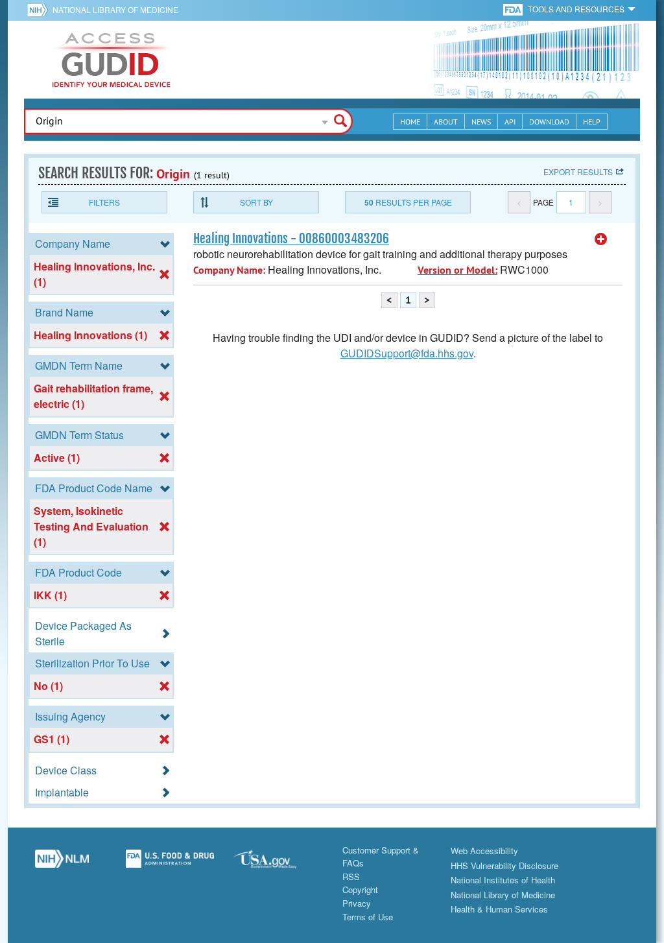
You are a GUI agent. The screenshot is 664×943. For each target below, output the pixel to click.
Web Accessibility (484, 850)
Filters (104, 202)
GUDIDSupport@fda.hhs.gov (406, 353)
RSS (351, 876)
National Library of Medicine (115, 9)
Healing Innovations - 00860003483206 (291, 238)
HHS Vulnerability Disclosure (504, 865)
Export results (578, 171)
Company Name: (229, 270)
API (510, 121)
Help (591, 121)
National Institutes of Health (503, 880)
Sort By (256, 202)
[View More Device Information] (601, 239)
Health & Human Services (499, 909)
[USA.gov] (277, 864)
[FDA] (514, 8)
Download (549, 121)
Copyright (360, 889)
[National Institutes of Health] (40, 10)
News (481, 121)
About (446, 121)
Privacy (356, 903)
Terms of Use (367, 917)
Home (410, 121)
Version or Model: (457, 270)
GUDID (111, 60)
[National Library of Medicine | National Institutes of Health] (62, 864)
